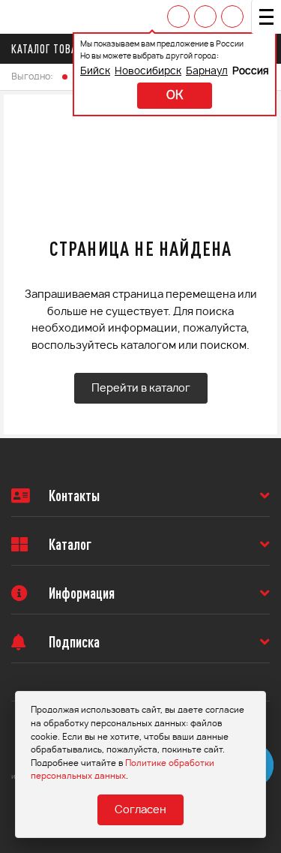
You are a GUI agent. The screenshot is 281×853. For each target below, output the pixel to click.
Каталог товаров (53, 49)
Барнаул (207, 72)
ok (174, 95)
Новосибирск (148, 72)
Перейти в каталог (140, 388)
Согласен (140, 810)
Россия (250, 72)
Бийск (95, 72)
